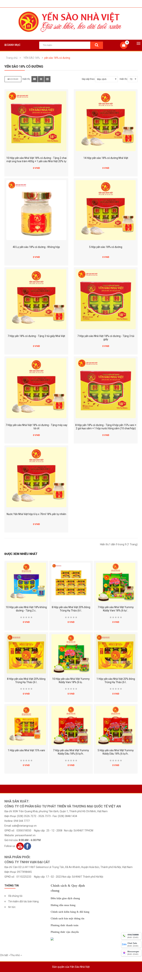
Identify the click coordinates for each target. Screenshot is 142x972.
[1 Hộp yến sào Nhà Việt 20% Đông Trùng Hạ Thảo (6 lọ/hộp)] (116, 653)
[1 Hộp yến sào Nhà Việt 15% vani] (26, 725)
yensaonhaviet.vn (25, 835)
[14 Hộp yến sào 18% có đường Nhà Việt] (106, 121)
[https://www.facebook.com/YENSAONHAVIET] (27, 846)
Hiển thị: (124, 79)
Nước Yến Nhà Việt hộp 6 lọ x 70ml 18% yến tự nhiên (36, 514)
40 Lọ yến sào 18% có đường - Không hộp (36, 246)
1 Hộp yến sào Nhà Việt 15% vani (26, 750)
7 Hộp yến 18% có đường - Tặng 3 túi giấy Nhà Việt (36, 336)
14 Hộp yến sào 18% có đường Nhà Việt (105, 157)
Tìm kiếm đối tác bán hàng (23, 901)
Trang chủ (12, 58)
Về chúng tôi (15, 895)
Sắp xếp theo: (88, 79)
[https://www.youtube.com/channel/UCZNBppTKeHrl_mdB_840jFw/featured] (20, 846)
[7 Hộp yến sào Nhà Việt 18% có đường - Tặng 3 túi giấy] (106, 299)
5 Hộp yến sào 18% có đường (105, 246)
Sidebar (13, 79)
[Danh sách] (41, 79)
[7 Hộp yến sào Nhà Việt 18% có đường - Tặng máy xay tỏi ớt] (36, 388)
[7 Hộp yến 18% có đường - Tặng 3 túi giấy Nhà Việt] (36, 299)
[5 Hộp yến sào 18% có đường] (106, 210)
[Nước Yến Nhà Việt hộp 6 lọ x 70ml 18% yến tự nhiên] (36, 477)
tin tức (12, 907)
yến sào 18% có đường (57, 58)
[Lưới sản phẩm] (34, 79)
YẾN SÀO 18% (31, 58)
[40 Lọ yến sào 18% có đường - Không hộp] (36, 210)
